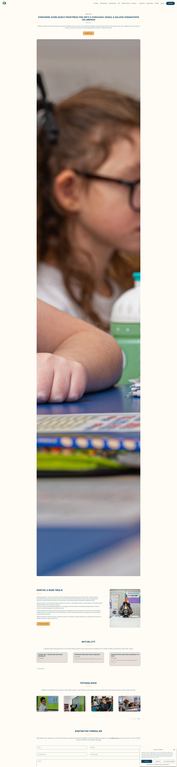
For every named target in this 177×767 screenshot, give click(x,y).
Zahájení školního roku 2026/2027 (87, 654)
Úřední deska (150, 3)
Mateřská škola (112, 3)
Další (138, 718)
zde (100, 739)
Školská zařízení (126, 3)
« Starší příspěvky (40, 668)
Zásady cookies (150, 764)
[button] (174, 749)
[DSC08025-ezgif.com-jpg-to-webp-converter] (75, 711)
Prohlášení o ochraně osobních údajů (161, 764)
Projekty (157, 3)
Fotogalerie (43, 624)
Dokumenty (142, 3)
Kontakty (134, 3)
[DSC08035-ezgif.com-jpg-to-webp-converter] (102, 711)
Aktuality (96, 3)
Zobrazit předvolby (169, 761)
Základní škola (103, 3)
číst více (40, 660)
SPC (119, 3)
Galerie (162, 3)
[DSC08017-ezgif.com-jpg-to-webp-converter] (47, 711)
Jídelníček (170, 3)
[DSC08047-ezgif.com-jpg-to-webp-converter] (129, 711)
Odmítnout (158, 761)
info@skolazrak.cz (114, 738)
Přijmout (147, 761)
